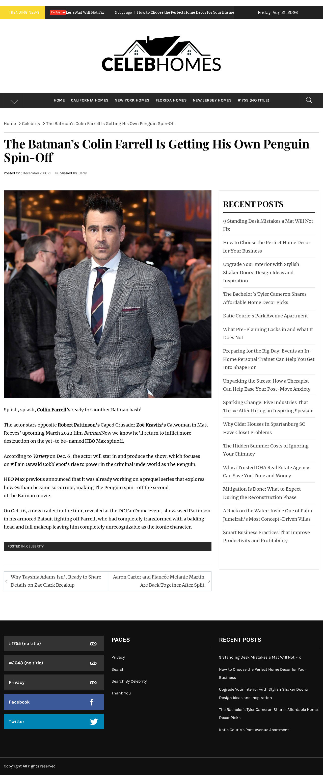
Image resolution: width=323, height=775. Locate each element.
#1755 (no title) (253, 100)
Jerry (83, 173)
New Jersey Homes (212, 100)
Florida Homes (171, 100)
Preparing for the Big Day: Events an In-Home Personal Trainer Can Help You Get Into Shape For (268, 359)
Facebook (19, 702)
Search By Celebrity (129, 681)
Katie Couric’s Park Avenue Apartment (265, 316)
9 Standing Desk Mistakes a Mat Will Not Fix (260, 657)
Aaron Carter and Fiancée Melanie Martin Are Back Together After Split (158, 581)
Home (59, 100)
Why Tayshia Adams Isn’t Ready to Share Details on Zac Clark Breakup (56, 581)
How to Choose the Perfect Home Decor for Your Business (147, 12)
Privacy (16, 682)
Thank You (121, 693)
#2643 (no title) (26, 663)
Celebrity (35, 546)
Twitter (16, 721)
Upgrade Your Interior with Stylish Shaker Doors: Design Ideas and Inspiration (261, 272)
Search (118, 669)
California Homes (90, 100)
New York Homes (132, 100)
